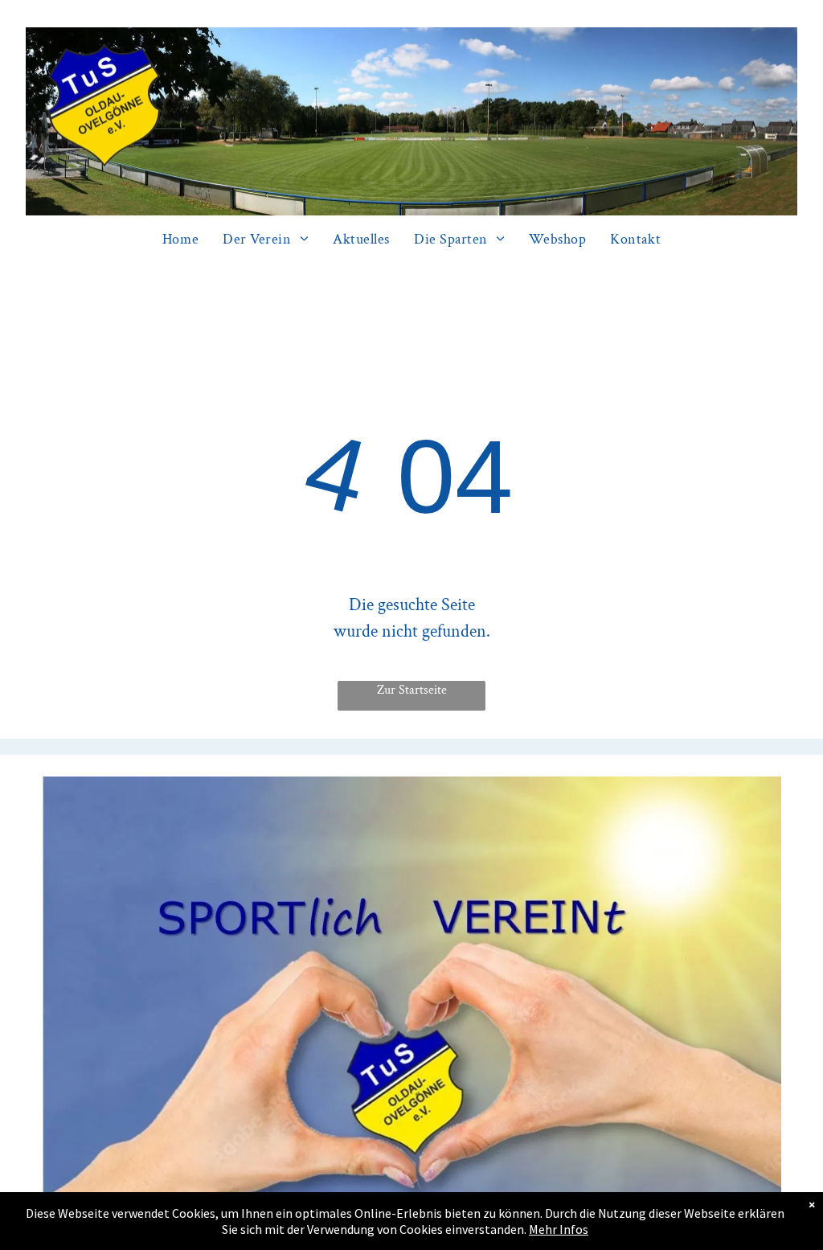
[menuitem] (180, 238)
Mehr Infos (558, 1229)
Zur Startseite (412, 690)
